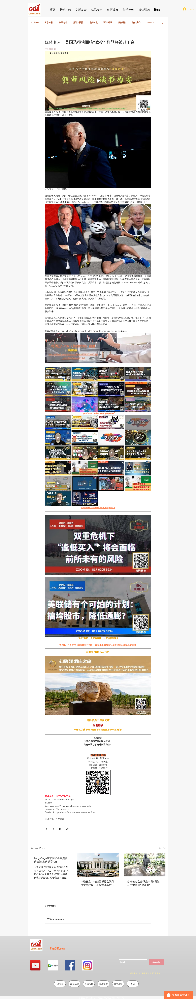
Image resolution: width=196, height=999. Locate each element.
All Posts (35, 22)
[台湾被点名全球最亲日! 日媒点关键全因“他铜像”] (144, 864)
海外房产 (136, 22)
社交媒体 (60, 819)
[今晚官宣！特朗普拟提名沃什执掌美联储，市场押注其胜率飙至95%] (98, 865)
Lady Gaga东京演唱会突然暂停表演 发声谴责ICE (50, 860)
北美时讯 (93, 22)
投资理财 (122, 22)
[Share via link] (67, 828)
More (149, 22)
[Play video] (98, 81)
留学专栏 (48, 22)
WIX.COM (120, 998)
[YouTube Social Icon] (35, 965)
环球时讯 (107, 22)
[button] (161, 22)
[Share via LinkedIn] (60, 828)
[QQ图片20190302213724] (53, 965)
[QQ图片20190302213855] (87, 965)
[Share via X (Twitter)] (53, 828)
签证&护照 (78, 22)
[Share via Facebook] (46, 828)
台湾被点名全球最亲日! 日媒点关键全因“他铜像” (143, 883)
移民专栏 (63, 22)
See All (162, 847)
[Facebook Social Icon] (70, 965)
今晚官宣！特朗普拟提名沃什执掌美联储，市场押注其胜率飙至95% (97, 883)
